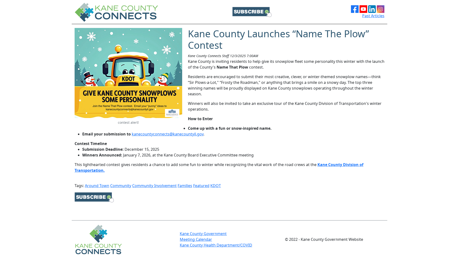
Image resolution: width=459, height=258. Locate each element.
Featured (201, 185)
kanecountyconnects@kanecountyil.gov (167, 134)
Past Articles (373, 15)
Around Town (97, 185)
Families (185, 185)
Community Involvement (154, 185)
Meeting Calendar (196, 239)
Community (120, 185)
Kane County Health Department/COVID (216, 245)
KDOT (215, 185)
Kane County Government (203, 233)
